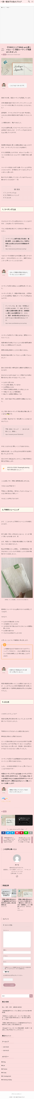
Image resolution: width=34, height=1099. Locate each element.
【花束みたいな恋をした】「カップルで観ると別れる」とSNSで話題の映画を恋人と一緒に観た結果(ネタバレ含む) (16, 1017)
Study (4, 54)
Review (5, 1069)
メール (5, 956)
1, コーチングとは (11, 193)
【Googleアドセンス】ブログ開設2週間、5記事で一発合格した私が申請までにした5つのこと (17, 1029)
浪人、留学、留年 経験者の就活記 (12, 1007)
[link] (17, 876)
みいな (17, 864)
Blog (4, 1062)
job (4, 1065)
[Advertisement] (17, 25)
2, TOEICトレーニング (12, 195)
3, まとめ (8, 198)
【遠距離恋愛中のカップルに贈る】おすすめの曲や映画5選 (17, 1011)
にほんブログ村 (6, 801)
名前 (4, 950)
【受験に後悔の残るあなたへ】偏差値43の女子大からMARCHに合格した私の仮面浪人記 (17, 1023)
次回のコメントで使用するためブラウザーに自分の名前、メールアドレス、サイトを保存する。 (18, 968)
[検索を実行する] (31, 996)
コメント (5, 930)
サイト (4, 962)
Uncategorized (7, 1076)
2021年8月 (6, 1047)
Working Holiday (7, 1079)
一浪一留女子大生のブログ (11, 2)
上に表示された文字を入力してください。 (13, 975)
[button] (29, 1)
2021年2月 (6, 1050)
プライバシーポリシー (17, 1094)
